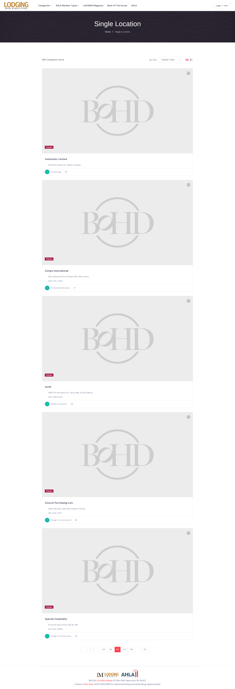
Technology (56, 172)
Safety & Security (59, 404)
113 (145, 649)
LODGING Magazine (93, 5)
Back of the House (117, 5)
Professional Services (60, 288)
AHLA (134, 5)
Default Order (168, 59)
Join (226, 5)
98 (131, 649)
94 (103, 649)
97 (124, 649)
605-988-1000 (55, 397)
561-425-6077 (55, 513)
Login (218, 5)
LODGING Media (104, 680)
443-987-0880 (55, 629)
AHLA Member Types (66, 5)
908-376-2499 (55, 281)
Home (108, 31)
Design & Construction (61, 520)
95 (110, 649)
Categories (44, 5)
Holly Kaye (88, 684)
